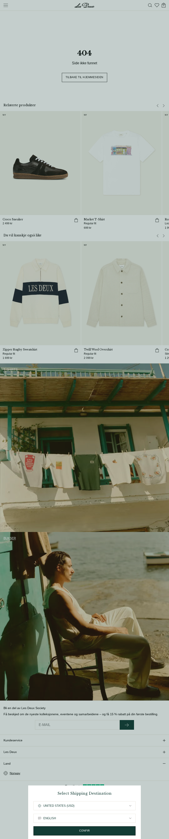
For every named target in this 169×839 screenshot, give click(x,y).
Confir (84, 830)
